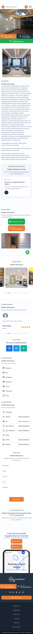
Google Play (17, 546)
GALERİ (16, 618)
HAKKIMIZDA (16, 610)
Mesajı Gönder (16, 499)
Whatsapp (25, 586)
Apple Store (18, 541)
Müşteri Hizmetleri (9, 586)
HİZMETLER (16, 614)
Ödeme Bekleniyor (24, 417)
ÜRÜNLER (16, 623)
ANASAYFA (16, 606)
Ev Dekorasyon (21, 518)
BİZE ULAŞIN (16, 627)
